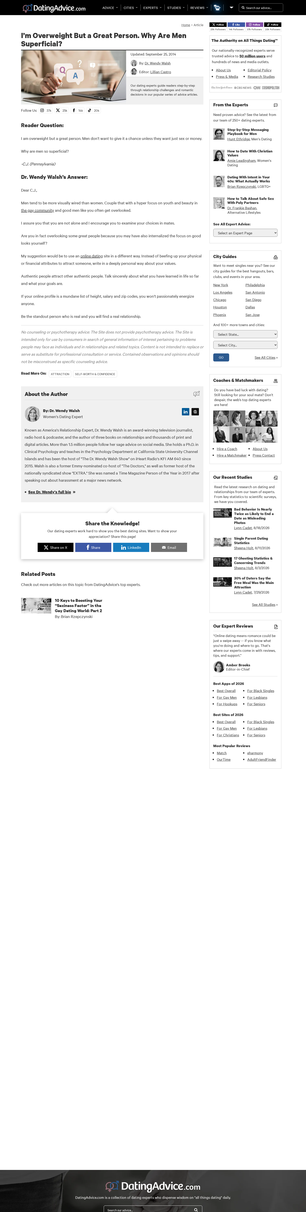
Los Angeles (222, 292)
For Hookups (227, 703)
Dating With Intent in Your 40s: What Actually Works (248, 179)
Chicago (219, 299)
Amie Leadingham (241, 160)
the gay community (37, 210)
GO (221, 357)
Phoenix (219, 314)
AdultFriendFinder (261, 759)
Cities (129, 7)
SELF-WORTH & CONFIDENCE (95, 374)
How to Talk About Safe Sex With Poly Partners (250, 200)
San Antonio (255, 292)
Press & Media (227, 76)
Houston (220, 306)
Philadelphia (255, 284)
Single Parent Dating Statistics (251, 540)
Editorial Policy (260, 69)
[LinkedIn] (185, 411)
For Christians (228, 734)
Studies (174, 7)
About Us (223, 69)
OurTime (224, 759)
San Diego (253, 299)
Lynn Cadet (243, 527)
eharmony (255, 752)
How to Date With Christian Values (249, 153)
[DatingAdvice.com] (54, 8)
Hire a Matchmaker (232, 455)
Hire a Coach (227, 448)
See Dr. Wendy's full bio (49, 491)
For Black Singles (260, 690)
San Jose (253, 314)
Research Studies (261, 76)
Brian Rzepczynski (241, 186)
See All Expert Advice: (231, 224)
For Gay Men (227, 697)
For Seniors (256, 703)
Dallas (250, 306)
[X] (195, 411)
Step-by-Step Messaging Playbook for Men (248, 131)
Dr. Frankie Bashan (241, 207)
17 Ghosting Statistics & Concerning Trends (253, 560)
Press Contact (264, 455)
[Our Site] (231, 7)
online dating (91, 255)
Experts (150, 7)
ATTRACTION (60, 374)
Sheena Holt (243, 547)
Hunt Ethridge (238, 138)
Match (222, 752)
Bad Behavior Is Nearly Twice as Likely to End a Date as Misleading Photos (254, 516)
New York (220, 284)
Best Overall (226, 690)
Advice (108, 7)
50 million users (252, 55)
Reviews (197, 7)
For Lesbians (257, 697)
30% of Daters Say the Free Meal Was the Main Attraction (254, 583)
